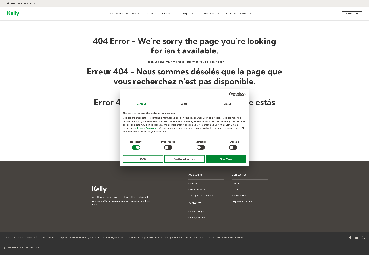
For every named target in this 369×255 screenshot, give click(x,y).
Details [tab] (185, 103)
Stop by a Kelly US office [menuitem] (201, 195)
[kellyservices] (350, 238)
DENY (143, 159)
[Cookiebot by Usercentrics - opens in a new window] (231, 94)
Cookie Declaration (13, 237)
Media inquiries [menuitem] (239, 195)
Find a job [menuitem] (193, 183)
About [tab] (227, 103)
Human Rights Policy (113, 237)
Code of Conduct (47, 237)
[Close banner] (245, 94)
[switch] (168, 147)
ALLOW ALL (226, 159)
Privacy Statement (147, 128)
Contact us (352, 13)
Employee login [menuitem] (196, 211)
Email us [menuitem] (236, 183)
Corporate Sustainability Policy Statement (79, 237)
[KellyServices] (363, 238)
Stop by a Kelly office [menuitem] (243, 201)
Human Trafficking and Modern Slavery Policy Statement (155, 237)
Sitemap (31, 237)
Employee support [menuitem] (197, 217)
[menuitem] (125, 14)
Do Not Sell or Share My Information (225, 237)
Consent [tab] (141, 103)
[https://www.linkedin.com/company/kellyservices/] (356, 238)
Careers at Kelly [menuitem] (196, 189)
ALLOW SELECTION (184, 159)
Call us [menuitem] (235, 189)
